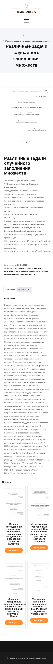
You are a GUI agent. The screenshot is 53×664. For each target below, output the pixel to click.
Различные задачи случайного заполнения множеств (27, 41)
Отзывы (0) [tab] (23, 289)
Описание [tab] (10, 289)
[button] (46, 91)
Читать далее (14, 550)
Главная (26, 36)
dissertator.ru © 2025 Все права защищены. (26, 658)
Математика (21, 268)
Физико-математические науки (19, 274)
